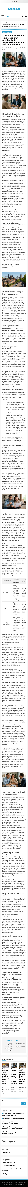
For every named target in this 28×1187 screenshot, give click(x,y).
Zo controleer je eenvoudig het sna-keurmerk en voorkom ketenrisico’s (14, 1076)
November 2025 (6, 1152)
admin (5, 48)
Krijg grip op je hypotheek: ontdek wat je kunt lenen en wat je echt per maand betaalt (22, 1076)
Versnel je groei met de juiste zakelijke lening (13, 1118)
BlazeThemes (21, 1184)
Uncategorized (7, 32)
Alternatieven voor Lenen (9, 1162)
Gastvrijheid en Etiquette (9, 1165)
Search (4, 1101)
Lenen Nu (14, 8)
